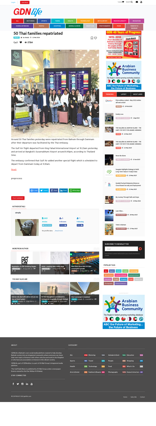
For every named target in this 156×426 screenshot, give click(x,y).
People (41, 26)
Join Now (25, 2)
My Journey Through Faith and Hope (127, 197)
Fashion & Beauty (120, 21)
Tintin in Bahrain (121, 225)
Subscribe (134, 397)
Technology (85, 21)
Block (79, 225)
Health (70, 21)
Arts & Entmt (102, 21)
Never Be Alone (121, 156)
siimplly (26, 37)
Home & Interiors (22, 26)
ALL (17, 21)
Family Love (119, 114)
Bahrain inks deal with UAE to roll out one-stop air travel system (25, 298)
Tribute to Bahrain (134, 27)
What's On (90, 26)
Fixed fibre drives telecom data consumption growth (81, 267)
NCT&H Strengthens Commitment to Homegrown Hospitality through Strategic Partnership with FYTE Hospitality (54, 299)
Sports (44, 21)
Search (128, 2)
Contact (142, 397)
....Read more (58, 230)
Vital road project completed (80, 297)
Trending (110, 94)
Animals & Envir (74, 26)
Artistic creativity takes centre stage (52, 266)
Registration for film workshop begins (24, 266)
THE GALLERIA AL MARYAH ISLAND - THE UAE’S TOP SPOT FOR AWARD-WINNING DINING (128, 130)
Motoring (30, 21)
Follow (62, 225)
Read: (14, 169)
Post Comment (18, 198)
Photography (104, 26)
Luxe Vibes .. (119, 211)
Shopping (57, 26)
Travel (57, 21)
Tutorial (120, 2)
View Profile (47, 225)
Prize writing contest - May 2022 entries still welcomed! (128, 101)
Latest (123, 94)
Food (119, 26)
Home (125, 397)
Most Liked (137, 94)
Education (137, 21)
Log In (13, 2)
